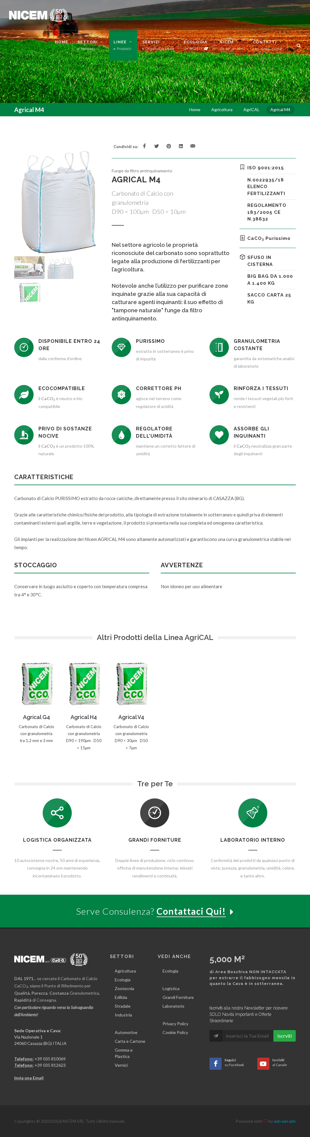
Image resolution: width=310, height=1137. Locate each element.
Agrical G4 (36, 717)
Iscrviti (284, 1036)
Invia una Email (29, 1077)
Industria (123, 1014)
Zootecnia (124, 988)
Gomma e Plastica (124, 1053)
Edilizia (121, 997)
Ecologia (122, 979)
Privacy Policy (175, 1023)
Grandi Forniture (178, 997)
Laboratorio (173, 1006)
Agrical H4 (84, 717)
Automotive (126, 1032)
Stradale (122, 1006)
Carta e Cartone (130, 1041)
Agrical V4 (131, 717)
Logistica (171, 988)
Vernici (121, 1065)
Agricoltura (125, 970)
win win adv (285, 1121)
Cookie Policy (175, 1032)
